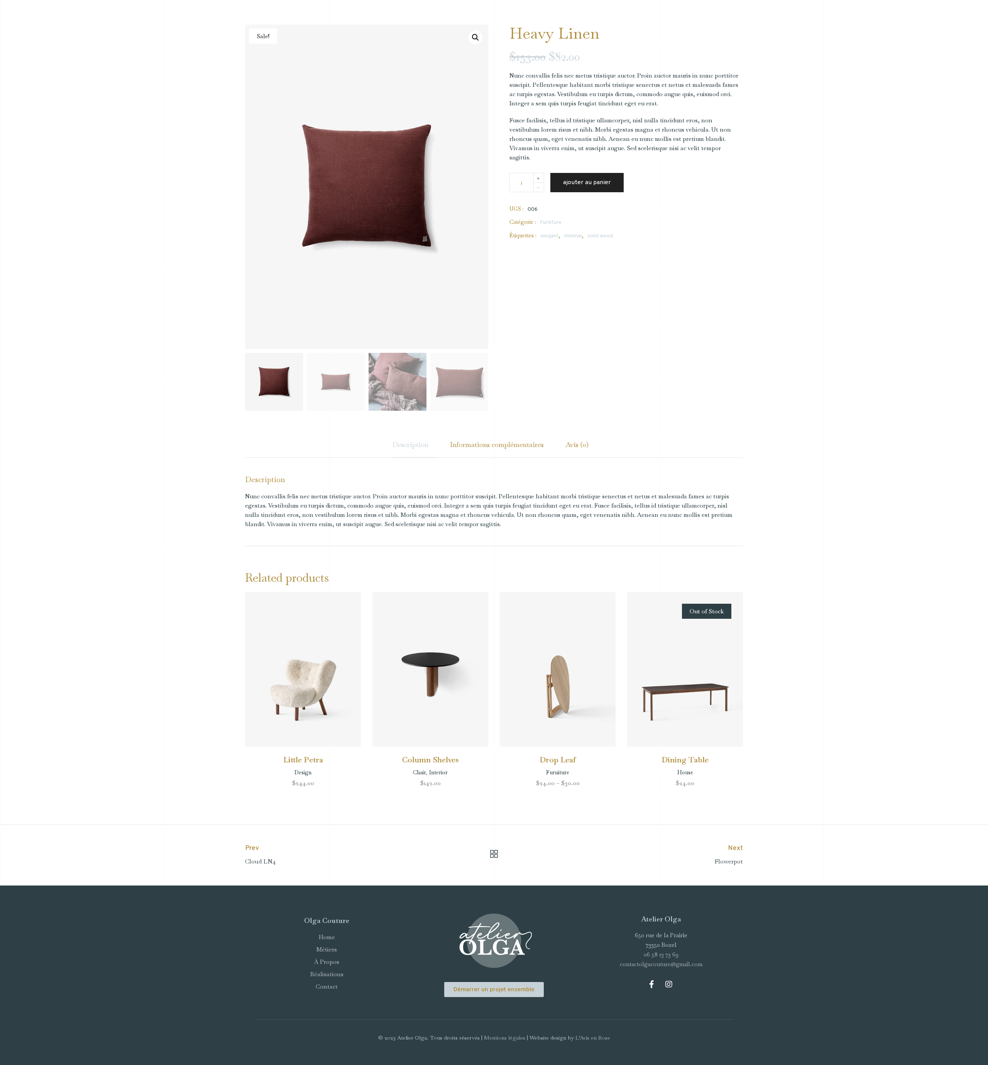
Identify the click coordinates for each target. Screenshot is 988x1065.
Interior (438, 772)
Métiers (326, 949)
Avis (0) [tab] (577, 444)
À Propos (326, 961)
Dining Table (685, 760)
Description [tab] (410, 444)
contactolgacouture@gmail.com (661, 964)
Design (302, 772)
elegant (549, 236)
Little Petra (303, 760)
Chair (419, 772)
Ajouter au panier (587, 182)
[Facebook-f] (651, 984)
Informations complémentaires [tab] (497, 444)
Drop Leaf (558, 760)
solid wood (600, 236)
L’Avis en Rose (592, 1037)
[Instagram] (669, 984)
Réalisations (326, 974)
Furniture (551, 222)
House (685, 772)
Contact (327, 986)
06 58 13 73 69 (661, 954)
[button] (475, 37)
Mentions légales (504, 1037)
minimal (573, 236)
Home (327, 937)
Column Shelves (430, 760)
